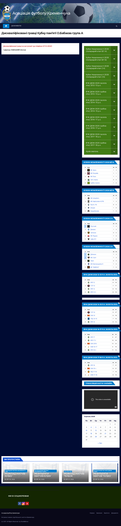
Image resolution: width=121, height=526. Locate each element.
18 (91, 433)
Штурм (92, 208)
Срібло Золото (95, 183)
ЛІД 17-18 (93, 371)
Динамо (93, 229)
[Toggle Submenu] (114, 50)
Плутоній (93, 226)
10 (86, 430)
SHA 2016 (93, 343)
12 (96, 430)
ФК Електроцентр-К (96, 264)
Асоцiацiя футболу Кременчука (41, 13)
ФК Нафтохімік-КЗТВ (97, 201)
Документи (16, 26)
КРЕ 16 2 (93, 350)
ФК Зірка (93, 170)
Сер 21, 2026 (69, 479)
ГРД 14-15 (93, 318)
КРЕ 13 (92, 289)
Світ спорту (94, 179)
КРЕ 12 (92, 282)
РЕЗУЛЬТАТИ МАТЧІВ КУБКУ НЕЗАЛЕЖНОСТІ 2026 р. (42, 471)
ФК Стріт (93, 257)
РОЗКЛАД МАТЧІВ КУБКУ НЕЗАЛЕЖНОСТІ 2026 (15, 471)
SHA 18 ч (93, 368)
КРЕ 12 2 (93, 292)
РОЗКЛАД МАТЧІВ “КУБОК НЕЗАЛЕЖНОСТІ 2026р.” (74, 477)
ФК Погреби (94, 173)
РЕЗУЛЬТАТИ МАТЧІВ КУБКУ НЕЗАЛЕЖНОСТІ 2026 (43, 477)
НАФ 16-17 (93, 347)
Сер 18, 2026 (99, 479)
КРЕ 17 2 (93, 340)
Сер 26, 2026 (10, 479)
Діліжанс (93, 254)
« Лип (100, 443)
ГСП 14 (92, 312)
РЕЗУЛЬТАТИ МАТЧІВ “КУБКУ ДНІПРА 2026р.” (103, 471)
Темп (92, 261)
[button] (116, 26)
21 (105, 433)
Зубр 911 (93, 239)
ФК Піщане (93, 236)
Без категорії (67, 471)
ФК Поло (93, 176)
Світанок (93, 232)
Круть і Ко (93, 204)
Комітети (106, 513)
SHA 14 (92, 315)
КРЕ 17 (92, 337)
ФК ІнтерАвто (94, 198)
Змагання (99, 513)
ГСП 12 (92, 285)
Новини (92, 513)
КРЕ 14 (92, 322)
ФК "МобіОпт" (94, 267)
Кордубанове (94, 211)
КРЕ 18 (92, 365)
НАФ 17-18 (93, 375)
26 (96, 437)
